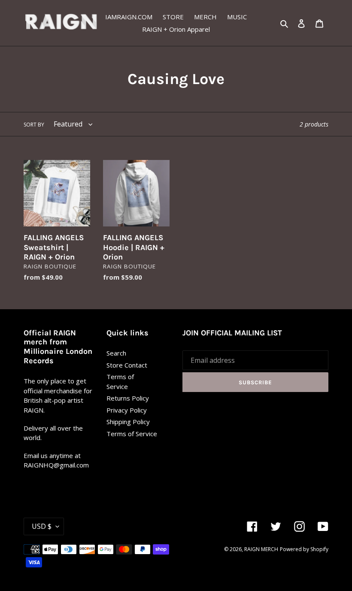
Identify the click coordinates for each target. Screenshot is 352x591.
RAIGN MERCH (261, 549)
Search (116, 353)
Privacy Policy (126, 410)
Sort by (34, 124)
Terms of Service (131, 433)
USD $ (42, 526)
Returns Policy (127, 398)
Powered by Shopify (304, 549)
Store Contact (126, 365)
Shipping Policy (128, 421)
